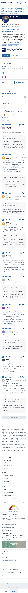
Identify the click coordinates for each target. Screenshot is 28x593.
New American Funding (19, 10)
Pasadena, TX (9, 530)
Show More (16, 42)
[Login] (15, 2)
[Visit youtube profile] (5, 77)
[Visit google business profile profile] (2, 77)
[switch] (24, 97)
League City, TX (24, 537)
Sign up (18, 2)
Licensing (4, 575)
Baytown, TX (16, 535)
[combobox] (13, 88)
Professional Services (10, 8)
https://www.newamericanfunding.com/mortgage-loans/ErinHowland (14, 68)
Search (2, 8)
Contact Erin (6, 55)
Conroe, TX (8, 537)
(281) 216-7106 (8, 63)
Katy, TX (15, 537)
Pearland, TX (23, 535)
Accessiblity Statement (18, 587)
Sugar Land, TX (10, 535)
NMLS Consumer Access (8, 568)
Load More (14, 417)
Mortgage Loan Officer (6, 10)
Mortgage (19, 8)
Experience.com (12, 583)
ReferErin (15, 55)
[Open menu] (25, 2)
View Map (14, 544)
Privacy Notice (8, 587)
